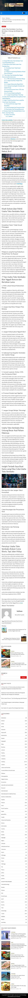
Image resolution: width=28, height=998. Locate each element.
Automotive (4, 735)
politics (3, 878)
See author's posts (19, 614)
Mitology (3, 855)
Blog (2, 744)
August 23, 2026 (15, 948)
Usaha (20, 621)
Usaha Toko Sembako (6, 623)
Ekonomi (3, 788)
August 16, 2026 (15, 978)
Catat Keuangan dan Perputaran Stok (14, 107)
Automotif (3, 732)
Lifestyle (3, 843)
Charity (3, 752)
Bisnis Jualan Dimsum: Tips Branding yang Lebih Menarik (17, 653)
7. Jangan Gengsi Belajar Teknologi (13, 95)
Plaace (2, 869)
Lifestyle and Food (5, 846)
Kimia (2, 831)
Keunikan (14, 621)
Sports (2, 901)
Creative (3, 755)
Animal (2, 720)
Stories (2, 904)
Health (2, 817)
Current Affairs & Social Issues (8, 770)
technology (3, 910)
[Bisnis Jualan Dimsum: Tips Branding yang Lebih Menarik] (5, 653)
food (2, 805)
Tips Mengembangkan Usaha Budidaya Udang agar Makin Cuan (18, 663)
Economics (3, 782)
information (4, 826)
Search (4, 673)
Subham (4, 35)
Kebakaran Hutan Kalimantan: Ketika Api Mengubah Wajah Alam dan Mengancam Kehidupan (19, 945)
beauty (2, 738)
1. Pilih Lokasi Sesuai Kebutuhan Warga (14, 78)
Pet (2, 866)
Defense (3, 773)
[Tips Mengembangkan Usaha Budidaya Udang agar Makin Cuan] (5, 663)
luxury (2, 852)
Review (3, 887)
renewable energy (5, 884)
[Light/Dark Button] (23, 13)
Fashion (3, 799)
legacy (2, 840)
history (2, 823)
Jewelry (3, 828)
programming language (6, 881)
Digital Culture (4, 779)
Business (3, 26)
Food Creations (4, 808)
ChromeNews (11, 996)
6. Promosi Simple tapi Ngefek (12, 93)
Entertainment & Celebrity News (8, 793)
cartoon (3, 750)
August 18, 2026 (15, 656)
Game (2, 811)
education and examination (7, 785)
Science (3, 890)
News (2, 861)
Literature (3, 849)
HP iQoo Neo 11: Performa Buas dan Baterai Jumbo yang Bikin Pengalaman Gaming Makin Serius (18, 935)
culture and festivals (5, 767)
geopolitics (3, 814)
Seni (2, 893)
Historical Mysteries (6, 820)
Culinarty (3, 758)
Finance (3, 802)
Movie (2, 858)
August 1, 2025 (11, 35)
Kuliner (2, 834)
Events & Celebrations (6, 796)
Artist (2, 726)
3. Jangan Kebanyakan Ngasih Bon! (13, 84)
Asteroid (3, 729)
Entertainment (4, 790)
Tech (2, 907)
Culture (3, 764)
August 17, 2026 (15, 666)
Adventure (3, 717)
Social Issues (4, 896)
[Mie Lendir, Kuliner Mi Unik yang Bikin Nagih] (5, 986)
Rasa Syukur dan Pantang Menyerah (14, 109)
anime (2, 723)
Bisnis (6, 621)
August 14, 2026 (15, 988)
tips (17, 621)
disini (21, 603)
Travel (2, 913)
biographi (3, 741)
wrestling (3, 922)
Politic (2, 875)
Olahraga (3, 863)
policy (2, 872)
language (3, 837)
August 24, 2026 (15, 938)
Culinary (3, 761)
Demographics (4, 776)
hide (19, 58)
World (2, 919)
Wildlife (3, 916)
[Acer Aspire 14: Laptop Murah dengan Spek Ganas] (5, 976)
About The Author (9, 114)
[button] (1, 13)
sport (2, 899)
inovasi (9, 621)
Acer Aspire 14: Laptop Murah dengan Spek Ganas (12, 708)
